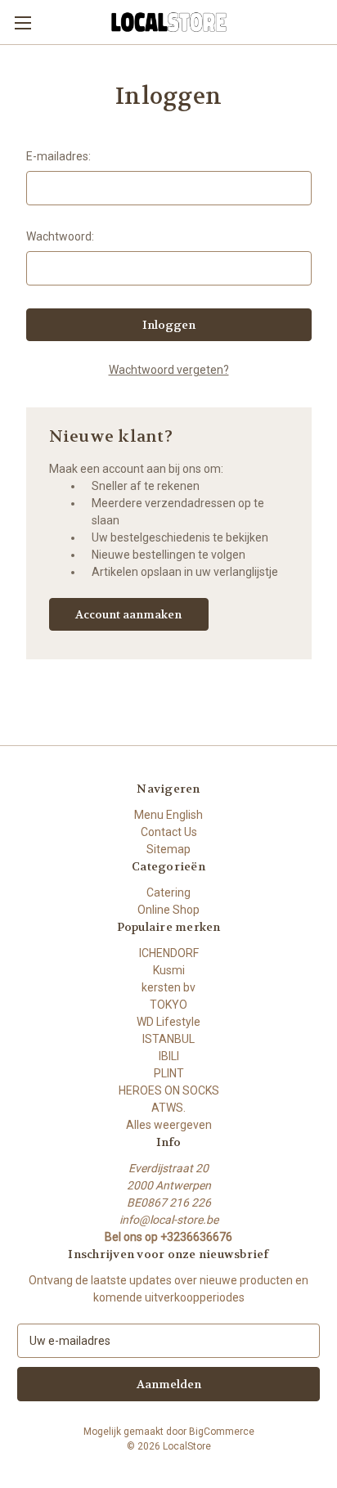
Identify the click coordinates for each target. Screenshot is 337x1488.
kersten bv (168, 987)
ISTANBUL (168, 1038)
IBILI (169, 1056)
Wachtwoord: (60, 236)
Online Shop (168, 909)
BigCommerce (221, 1431)
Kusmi (169, 970)
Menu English (168, 814)
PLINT (169, 1073)
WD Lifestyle (168, 1021)
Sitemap (168, 849)
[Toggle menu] (22, 22)
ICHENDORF (169, 953)
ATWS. (168, 1107)
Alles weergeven (169, 1124)
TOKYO (168, 1004)
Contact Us (169, 831)
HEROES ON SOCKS (169, 1090)
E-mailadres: (58, 156)
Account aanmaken (128, 614)
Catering (168, 892)
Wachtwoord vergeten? (169, 369)
